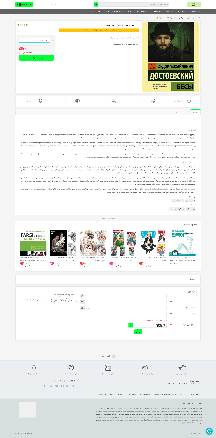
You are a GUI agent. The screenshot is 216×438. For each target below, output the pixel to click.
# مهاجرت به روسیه (177, 201)
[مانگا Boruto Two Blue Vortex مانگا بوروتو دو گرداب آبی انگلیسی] (152, 243)
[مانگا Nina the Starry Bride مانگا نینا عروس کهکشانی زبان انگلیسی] (93, 243)
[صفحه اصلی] (200, 18)
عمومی (129, 11)
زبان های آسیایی (117, 38)
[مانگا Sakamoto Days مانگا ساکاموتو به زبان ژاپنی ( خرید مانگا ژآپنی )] (122, 243)
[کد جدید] (130, 325)
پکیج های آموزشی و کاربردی (113, 11)
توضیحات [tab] (195, 112)
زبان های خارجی (195, 11)
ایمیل (195, 301)
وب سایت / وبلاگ (190, 307)
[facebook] (62, 386)
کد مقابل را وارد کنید (190, 324)
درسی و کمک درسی (141, 11)
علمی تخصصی (157, 11)
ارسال (138, 331)
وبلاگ (98, 11)
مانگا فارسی (170, 383)
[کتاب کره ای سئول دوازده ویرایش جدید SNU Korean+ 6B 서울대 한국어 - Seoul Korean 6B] (182, 243)
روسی (109, 38)
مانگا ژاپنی (183, 383)
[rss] (51, 386)
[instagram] (67, 386)
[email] (46, 386)
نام (196, 295)
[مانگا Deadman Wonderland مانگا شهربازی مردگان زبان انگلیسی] (63, 243)
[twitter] (56, 386)
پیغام (195, 313)
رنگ (52, 39)
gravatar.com (45, 300)
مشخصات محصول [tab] (182, 112)
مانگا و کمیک (182, 11)
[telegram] (73, 386)
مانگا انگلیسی (194, 383)
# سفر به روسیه (190, 201)
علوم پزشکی (169, 11)
